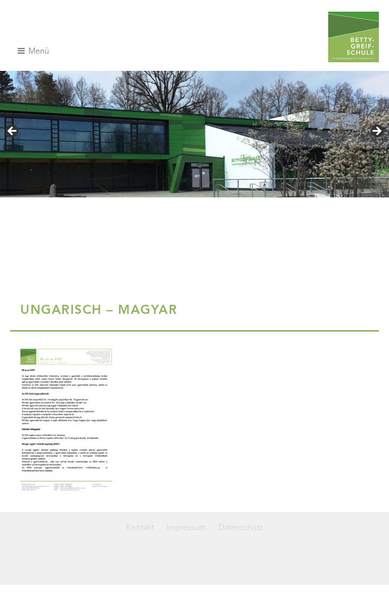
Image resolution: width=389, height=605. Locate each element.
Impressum (186, 528)
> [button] (376, 131)
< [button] (12, 131)
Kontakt (140, 528)
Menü (37, 52)
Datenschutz (240, 528)
